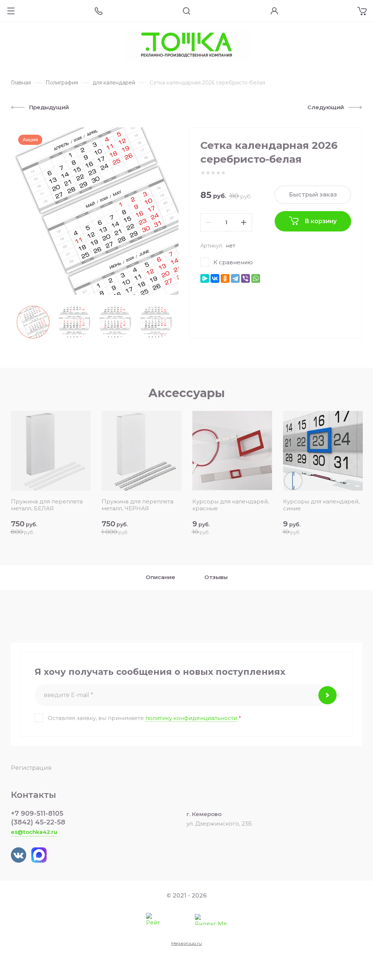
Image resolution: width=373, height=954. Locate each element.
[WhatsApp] (255, 278)
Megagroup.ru (186, 943)
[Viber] (245, 278)
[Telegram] (235, 278)
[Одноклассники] (225, 278)
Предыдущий (49, 107)
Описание (160, 577)
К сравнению (233, 262)
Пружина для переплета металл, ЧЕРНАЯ (137, 505)
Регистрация (31, 767)
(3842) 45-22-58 (38, 822)
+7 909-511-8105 (37, 813)
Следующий (325, 107)
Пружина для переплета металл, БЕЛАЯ (47, 505)
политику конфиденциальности (191, 717)
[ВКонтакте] (215, 278)
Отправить (327, 695)
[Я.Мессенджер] (204, 278)
